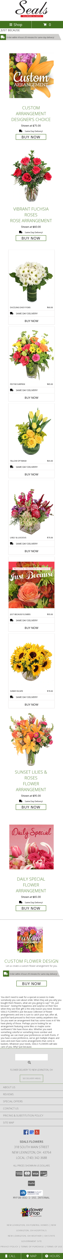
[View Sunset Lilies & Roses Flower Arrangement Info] (31, 739)
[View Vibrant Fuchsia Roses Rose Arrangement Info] (31, 176)
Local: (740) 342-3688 (31, 1158)
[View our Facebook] (26, 1133)
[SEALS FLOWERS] (31, 16)
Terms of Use (54, 1246)
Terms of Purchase (32, 1246)
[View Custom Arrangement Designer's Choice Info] (31, 75)
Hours (54, 1256)
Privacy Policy (9, 1246)
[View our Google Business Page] (31, 1133)
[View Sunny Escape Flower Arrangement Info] (31, 662)
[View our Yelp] (37, 1133)
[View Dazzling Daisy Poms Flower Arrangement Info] (31, 278)
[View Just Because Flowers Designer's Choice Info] (31, 585)
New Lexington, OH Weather (25, 1235)
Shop (18, 24)
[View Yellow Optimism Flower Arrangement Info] (31, 431)
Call (11, 1256)
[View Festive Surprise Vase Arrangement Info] (31, 355)
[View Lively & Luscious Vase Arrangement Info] (31, 508)
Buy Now (31, 136)
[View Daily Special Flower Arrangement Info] (31, 847)
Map (33, 1256)
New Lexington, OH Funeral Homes (28, 1225)
